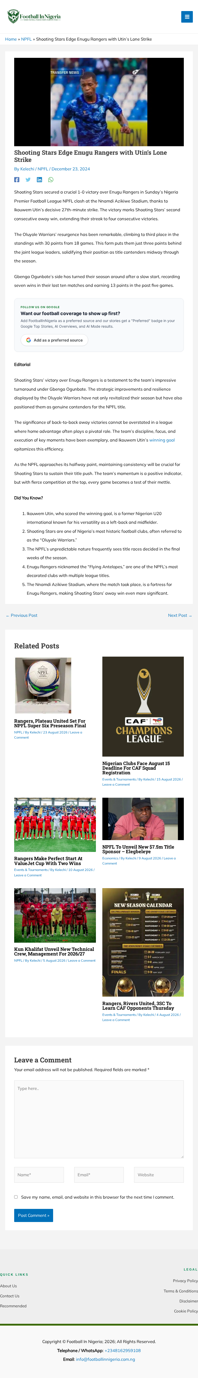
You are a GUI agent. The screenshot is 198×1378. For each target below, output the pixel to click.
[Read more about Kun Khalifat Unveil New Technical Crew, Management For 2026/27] (55, 914)
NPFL (43, 168)
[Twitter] (28, 179)
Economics (110, 858)
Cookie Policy (186, 1311)
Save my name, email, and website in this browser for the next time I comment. (97, 1197)
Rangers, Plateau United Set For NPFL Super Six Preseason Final (50, 723)
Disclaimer (188, 1301)
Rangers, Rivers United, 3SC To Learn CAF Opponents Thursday (138, 1005)
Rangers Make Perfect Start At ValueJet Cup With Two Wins (48, 860)
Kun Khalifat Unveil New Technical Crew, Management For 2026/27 (54, 951)
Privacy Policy (185, 1280)
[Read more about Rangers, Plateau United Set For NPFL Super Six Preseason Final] (43, 684)
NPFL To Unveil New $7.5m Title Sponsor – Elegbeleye (138, 849)
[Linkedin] (39, 179)
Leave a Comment (116, 784)
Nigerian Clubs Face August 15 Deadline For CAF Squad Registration (136, 768)
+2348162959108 (123, 1350)
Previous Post (21, 615)
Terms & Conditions (181, 1291)
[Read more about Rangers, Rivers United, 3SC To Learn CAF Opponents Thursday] (143, 942)
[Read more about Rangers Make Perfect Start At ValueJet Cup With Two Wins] (55, 824)
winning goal (162, 440)
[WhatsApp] (50, 179)
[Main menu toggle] (187, 17)
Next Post (180, 615)
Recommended (13, 1305)
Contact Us (9, 1295)
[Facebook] (16, 179)
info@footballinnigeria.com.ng (105, 1359)
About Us (8, 1285)
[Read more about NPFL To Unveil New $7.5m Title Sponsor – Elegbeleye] (143, 818)
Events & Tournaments (119, 779)
